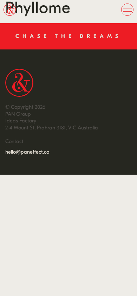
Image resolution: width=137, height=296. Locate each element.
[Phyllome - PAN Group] (19, 83)
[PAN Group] (14, 14)
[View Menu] (127, 10)
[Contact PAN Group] (68, 36)
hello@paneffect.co (27, 152)
